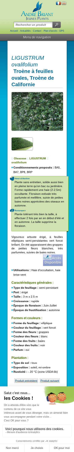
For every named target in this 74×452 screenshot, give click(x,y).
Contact (37, 30)
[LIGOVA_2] (22, 144)
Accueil (14, 30)
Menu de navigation (37, 37)
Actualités (25, 30)
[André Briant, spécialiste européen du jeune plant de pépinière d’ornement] (37, 11)
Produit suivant (49, 380)
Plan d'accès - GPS (54, 30)
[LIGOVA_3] (37, 111)
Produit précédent (26, 380)
